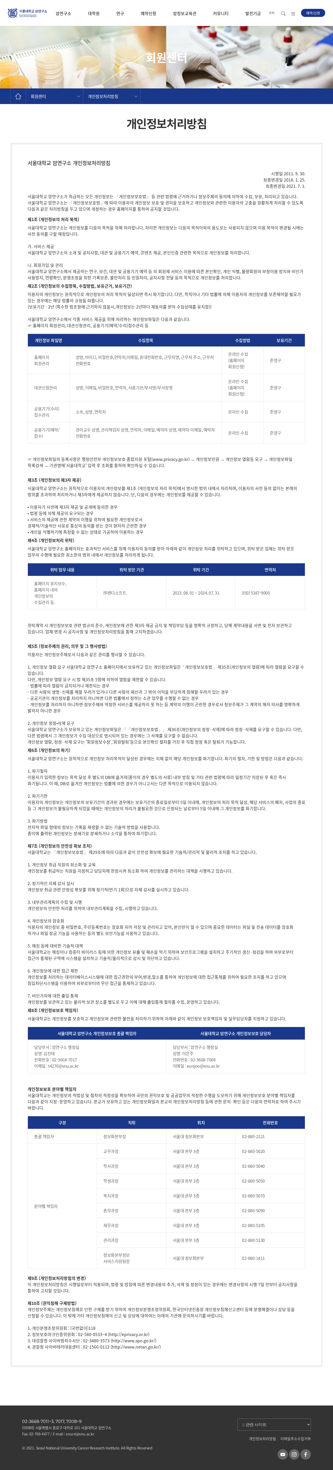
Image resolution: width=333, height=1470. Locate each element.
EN (271, 13)
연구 (120, 13)
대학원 (94, 13)
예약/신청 (313, 12)
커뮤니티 (221, 13)
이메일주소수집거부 (295, 1438)
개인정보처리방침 (262, 1438)
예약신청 (148, 13)
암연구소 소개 (63, 18)
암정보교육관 (184, 13)
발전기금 (253, 13)
